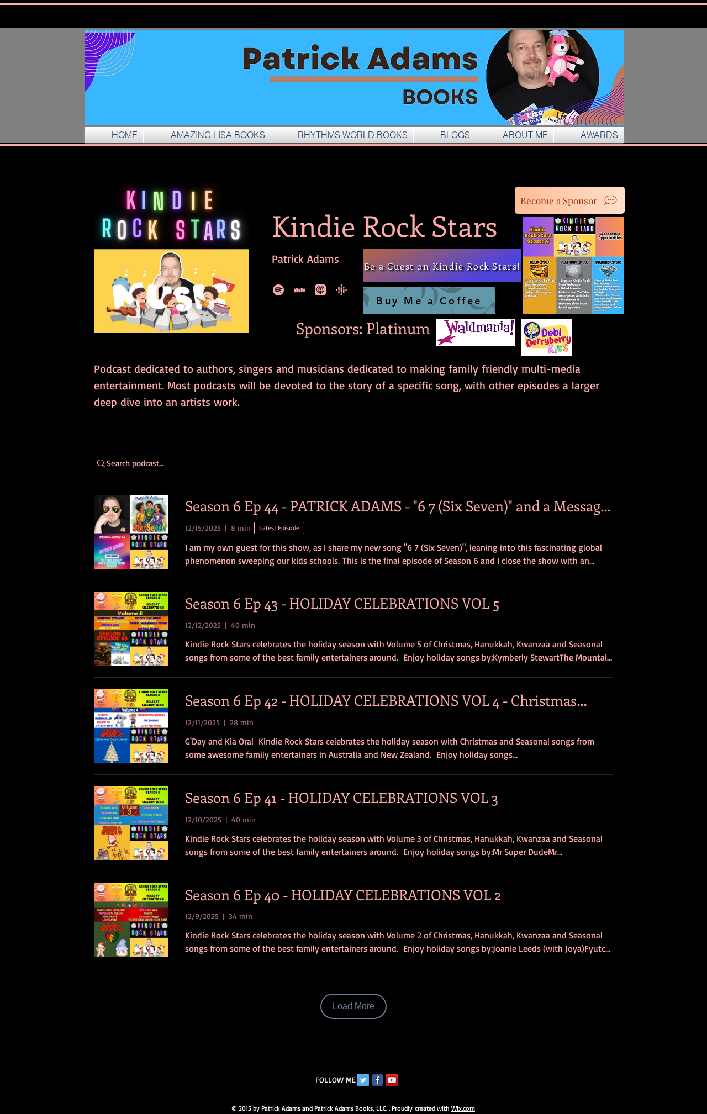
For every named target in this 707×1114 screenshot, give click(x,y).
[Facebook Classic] (377, 1080)
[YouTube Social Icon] (392, 1080)
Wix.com (463, 1108)
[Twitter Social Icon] (363, 1080)
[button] (445, 135)
